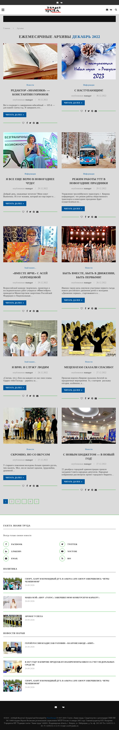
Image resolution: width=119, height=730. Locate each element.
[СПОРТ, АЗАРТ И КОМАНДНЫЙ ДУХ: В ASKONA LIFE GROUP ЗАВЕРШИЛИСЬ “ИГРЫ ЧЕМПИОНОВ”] (12, 583)
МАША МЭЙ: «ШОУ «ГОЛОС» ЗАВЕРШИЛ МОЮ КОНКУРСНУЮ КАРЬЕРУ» (62, 597)
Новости (30, 85)
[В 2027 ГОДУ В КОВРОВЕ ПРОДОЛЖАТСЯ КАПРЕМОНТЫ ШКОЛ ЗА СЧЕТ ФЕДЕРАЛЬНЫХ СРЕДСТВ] (12, 666)
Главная (6, 28)
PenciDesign (51, 718)
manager (29, 99)
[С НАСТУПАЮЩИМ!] (89, 61)
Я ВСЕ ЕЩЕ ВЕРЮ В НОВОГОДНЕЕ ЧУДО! (30, 181)
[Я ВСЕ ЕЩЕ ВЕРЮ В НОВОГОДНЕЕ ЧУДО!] (30, 150)
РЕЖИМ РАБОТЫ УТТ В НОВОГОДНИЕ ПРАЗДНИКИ (89, 181)
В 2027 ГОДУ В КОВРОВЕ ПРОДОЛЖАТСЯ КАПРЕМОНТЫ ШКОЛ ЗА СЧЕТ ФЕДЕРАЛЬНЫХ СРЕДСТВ (69, 663)
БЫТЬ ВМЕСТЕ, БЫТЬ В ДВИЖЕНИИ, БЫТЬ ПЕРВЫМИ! (89, 275)
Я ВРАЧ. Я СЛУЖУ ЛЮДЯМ (30, 367)
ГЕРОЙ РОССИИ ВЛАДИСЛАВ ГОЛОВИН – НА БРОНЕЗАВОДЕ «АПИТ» (59, 643)
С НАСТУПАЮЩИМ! (88, 90)
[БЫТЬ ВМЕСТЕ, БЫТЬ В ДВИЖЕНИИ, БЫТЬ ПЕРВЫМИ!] (89, 244)
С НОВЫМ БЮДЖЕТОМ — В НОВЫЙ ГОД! (88, 456)
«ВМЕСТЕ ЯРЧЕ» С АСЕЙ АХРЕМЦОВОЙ (30, 275)
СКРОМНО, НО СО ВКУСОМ (30, 454)
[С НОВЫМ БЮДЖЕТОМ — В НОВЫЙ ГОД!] (89, 426)
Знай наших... (30, 268)
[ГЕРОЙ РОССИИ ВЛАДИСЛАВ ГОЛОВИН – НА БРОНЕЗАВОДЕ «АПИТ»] (12, 648)
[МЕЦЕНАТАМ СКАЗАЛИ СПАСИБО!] (89, 338)
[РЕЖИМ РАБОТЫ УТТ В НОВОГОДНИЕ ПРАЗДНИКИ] (89, 150)
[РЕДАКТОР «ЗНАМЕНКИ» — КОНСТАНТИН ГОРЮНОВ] (30, 61)
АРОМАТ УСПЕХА (34, 616)
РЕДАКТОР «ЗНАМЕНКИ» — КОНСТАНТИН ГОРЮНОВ (30, 92)
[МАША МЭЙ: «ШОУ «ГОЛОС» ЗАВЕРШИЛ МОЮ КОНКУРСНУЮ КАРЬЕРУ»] (12, 602)
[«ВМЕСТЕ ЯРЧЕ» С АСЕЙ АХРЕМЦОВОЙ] (30, 244)
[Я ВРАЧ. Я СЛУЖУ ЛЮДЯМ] (30, 338)
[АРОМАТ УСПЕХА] (12, 621)
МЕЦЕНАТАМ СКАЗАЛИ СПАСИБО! (88, 367)
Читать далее (14, 114)
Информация (88, 85)
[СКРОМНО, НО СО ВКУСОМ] (30, 426)
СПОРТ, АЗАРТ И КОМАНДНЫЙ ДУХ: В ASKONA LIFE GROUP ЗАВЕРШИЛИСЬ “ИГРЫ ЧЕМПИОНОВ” (67, 580)
